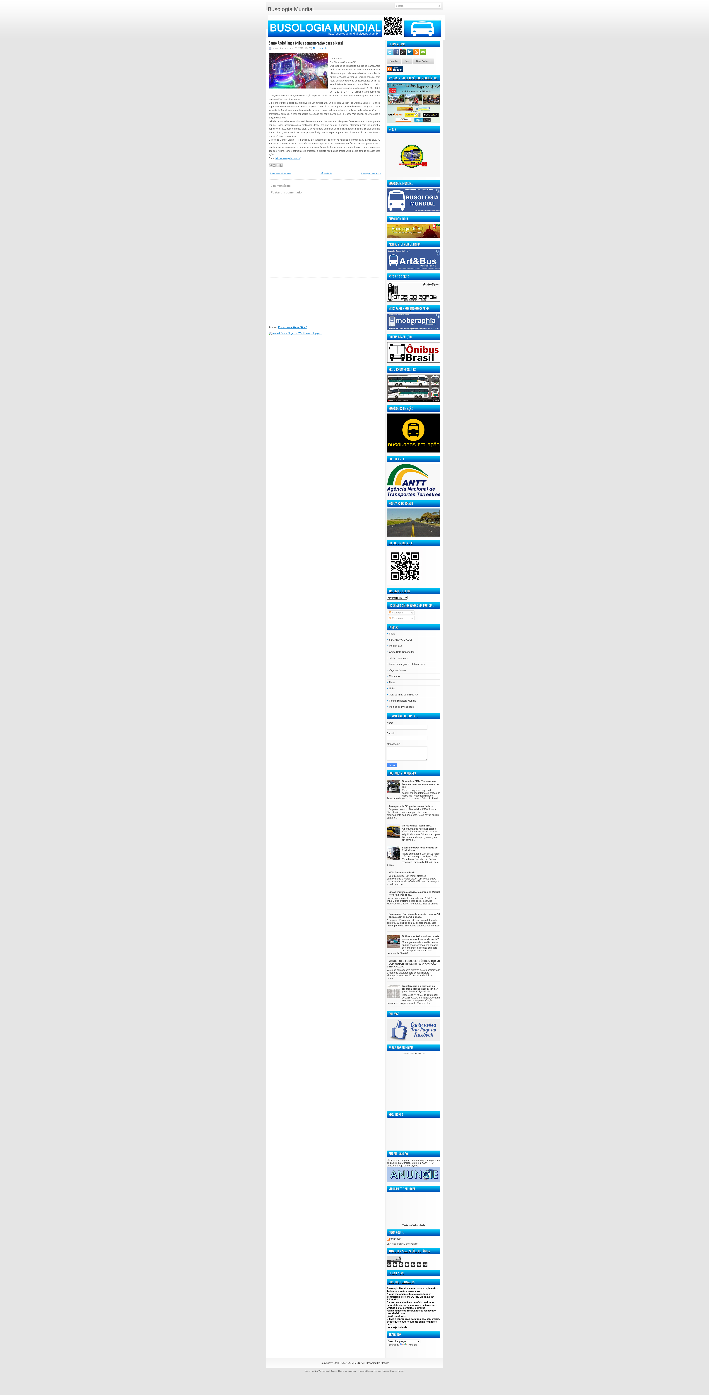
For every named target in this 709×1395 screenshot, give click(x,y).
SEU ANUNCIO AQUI (400, 639)
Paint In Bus (395, 645)
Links (392, 688)
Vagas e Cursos (397, 670)
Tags (407, 61)
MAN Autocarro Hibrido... (403, 872)
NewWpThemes (321, 1371)
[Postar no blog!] (274, 165)
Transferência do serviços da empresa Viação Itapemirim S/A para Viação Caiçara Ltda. (420, 989)
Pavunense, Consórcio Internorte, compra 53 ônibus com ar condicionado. (414, 915)
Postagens (397, 612)
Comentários (398, 618)
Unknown (396, 1239)
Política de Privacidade (401, 706)
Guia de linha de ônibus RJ (403, 694)
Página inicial (326, 173)
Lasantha (351, 1371)
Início (392, 633)
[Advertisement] (296, 301)
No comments (320, 48)
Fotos (392, 682)
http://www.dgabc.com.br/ (287, 158)
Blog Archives (423, 61)
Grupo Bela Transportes (402, 652)
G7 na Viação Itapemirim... (417, 825)
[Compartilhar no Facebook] (281, 165)
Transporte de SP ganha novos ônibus (411, 806)
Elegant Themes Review (393, 1371)
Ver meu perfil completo (402, 1244)
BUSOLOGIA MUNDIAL (352, 1363)
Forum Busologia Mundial (402, 700)
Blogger (385, 1363)
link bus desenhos (398, 658)
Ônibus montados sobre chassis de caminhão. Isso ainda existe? (420, 937)
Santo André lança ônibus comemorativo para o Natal (306, 43)
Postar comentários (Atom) (292, 327)
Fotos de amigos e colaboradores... (408, 664)
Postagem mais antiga (371, 173)
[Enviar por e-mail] (270, 165)
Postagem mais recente (280, 173)
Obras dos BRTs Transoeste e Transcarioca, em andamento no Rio (420, 784)
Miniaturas (394, 676)
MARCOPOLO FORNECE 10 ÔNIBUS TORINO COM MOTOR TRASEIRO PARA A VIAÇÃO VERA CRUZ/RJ (413, 964)
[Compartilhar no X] (277, 165)
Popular (394, 61)
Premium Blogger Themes (369, 1371)
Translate (412, 1344)
